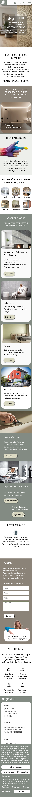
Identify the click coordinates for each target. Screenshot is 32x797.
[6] (22, 50)
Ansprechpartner (10, 743)
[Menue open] (29, 3)
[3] (13, 50)
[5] (19, 50)
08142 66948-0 (15, 729)
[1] (7, 50)
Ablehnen (22, 791)
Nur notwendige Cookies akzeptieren (16, 772)
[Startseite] (3, 2)
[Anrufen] (24, 3)
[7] (25, 50)
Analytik (27, 787)
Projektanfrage (18, 514)
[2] (10, 50)
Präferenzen (7, 791)
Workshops (10, 456)
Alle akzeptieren (16, 767)
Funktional (6, 787)
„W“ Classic (9, 274)
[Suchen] (20, 3)
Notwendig (6, 776)
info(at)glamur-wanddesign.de (14, 727)
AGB (12, 795)
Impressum (19, 795)
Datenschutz (8, 764)
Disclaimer (27, 795)
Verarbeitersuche (11, 501)
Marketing (17, 787)
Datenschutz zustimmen (14, 583)
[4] (16, 50)
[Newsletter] (15, 3)
